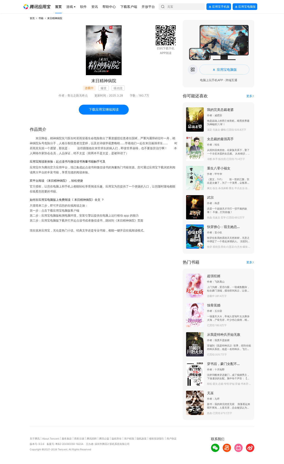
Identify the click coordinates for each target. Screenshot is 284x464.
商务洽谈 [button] (79, 438)
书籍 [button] (40, 18)
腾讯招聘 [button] (92, 438)
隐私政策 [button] (142, 438)
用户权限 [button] (129, 438)
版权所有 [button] (117, 438)
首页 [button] (32, 18)
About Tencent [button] (50, 438)
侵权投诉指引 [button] (156, 438)
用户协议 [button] (172, 438)
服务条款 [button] (67, 438)
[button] (37, 6)
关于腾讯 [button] (35, 438)
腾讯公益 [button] (104, 438)
